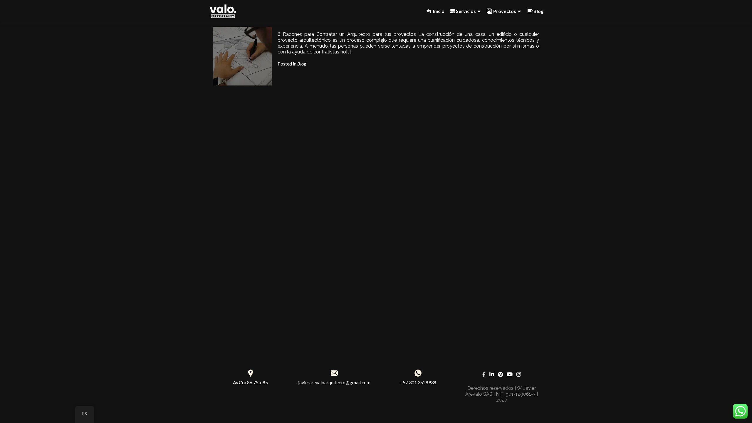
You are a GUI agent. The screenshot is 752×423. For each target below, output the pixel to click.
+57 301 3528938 (418, 382)
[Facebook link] (484, 373)
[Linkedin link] (491, 373)
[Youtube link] (510, 373)
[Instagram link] (518, 373)
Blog (301, 63)
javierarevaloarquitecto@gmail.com (334, 382)
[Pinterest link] (500, 373)
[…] (348, 52)
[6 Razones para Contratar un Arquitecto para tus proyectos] (242, 55)
